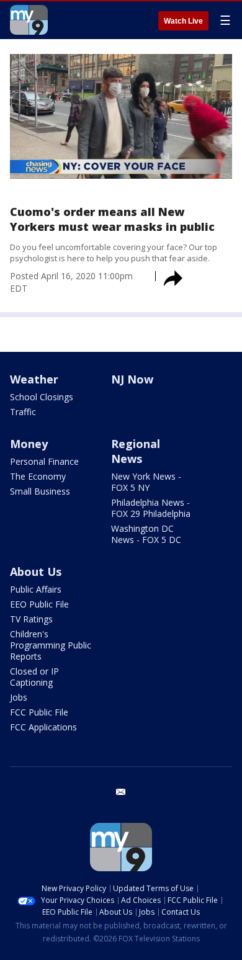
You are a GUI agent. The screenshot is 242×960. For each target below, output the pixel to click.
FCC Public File (39, 712)
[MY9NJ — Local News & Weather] (29, 20)
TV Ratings (31, 619)
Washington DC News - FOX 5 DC (146, 534)
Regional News (135, 451)
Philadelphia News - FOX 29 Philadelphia (150, 507)
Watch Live (183, 21)
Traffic (23, 412)
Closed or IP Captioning (34, 676)
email (121, 792)
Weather (34, 379)
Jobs (18, 697)
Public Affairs (35, 589)
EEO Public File (39, 604)
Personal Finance (44, 461)
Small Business (40, 491)
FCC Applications (43, 727)
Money (29, 443)
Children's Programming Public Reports (50, 645)
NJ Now (132, 379)
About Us (35, 571)
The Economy (38, 476)
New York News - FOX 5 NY (146, 481)
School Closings (41, 397)
